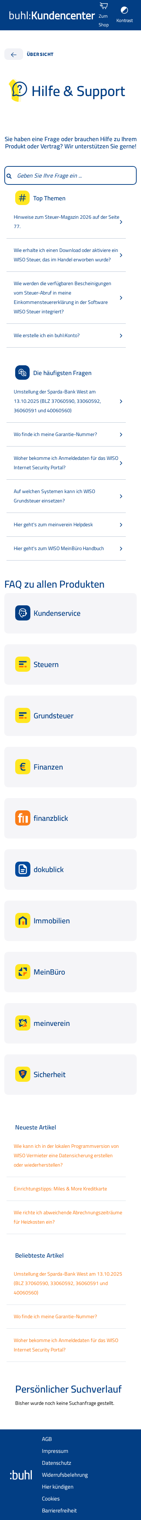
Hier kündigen (57, 1486)
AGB (47, 1439)
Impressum (55, 1451)
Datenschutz (56, 1463)
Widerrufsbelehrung (65, 1474)
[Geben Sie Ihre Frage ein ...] (8, 175)
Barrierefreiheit (59, 1510)
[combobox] (75, 175)
